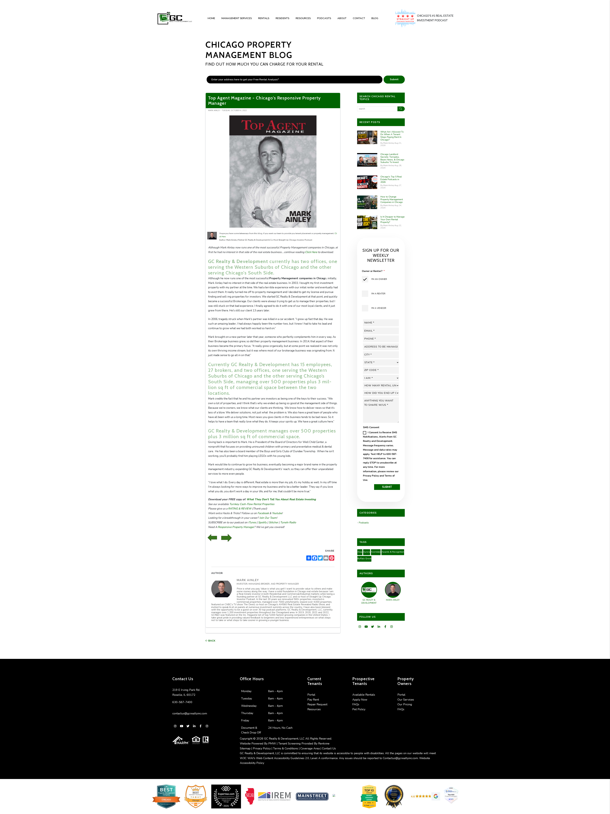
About (341, 18)
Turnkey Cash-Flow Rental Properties (251, 504)
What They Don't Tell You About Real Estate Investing (281, 499)
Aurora (366, 551)
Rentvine (323, 743)
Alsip (359, 551)
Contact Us (329, 748)
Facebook (263, 513)
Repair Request (317, 704)
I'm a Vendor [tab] (378, 308)
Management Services (236, 18)
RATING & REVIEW (239, 508)
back (211, 640)
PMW (272, 743)
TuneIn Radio (288, 522)
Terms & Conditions (285, 748)
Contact (359, 18)
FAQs (355, 704)
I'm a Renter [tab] (378, 293)
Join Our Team (268, 518)
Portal (311, 695)
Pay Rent (313, 700)
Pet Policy (358, 709)
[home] (174, 18)
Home (211, 18)
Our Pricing (404, 704)
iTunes (251, 522)
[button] (360, 627)
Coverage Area (310, 748)
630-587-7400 (182, 702)
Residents (282, 18)
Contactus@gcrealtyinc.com (400, 758)
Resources (303, 18)
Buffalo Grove (364, 558)
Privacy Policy (371, 475)
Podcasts (324, 18)
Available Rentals (363, 695)
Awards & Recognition (392, 551)
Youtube (276, 513)
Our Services (405, 700)
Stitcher (273, 522)
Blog (374, 18)
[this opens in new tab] (406, 18)
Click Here (311, 252)
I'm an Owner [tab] (379, 279)
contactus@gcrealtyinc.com (189, 713)
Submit (394, 79)
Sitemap (245, 748)
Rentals (263, 18)
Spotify (262, 522)
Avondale (376, 551)
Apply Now (359, 700)
